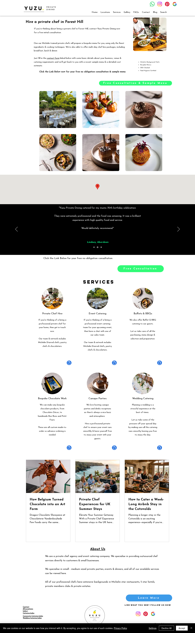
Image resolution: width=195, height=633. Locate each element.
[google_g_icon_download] (175, 4)
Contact (26, 607)
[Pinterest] (167, 4)
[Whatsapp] (152, 4)
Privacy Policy (120, 628)
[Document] (69, 363)
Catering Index (28, 613)
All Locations (28, 609)
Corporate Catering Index (33, 616)
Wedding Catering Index (32, 618)
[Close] (191, 628)
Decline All (166, 628)
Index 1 (25, 611)
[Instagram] (160, 4)
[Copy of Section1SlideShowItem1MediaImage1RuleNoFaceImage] (97, 247)
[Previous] (16, 229)
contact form (53, 58)
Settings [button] (152, 628)
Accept (182, 628)
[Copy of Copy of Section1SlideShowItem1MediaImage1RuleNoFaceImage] (101, 247)
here (63, 573)
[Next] (178, 229)
